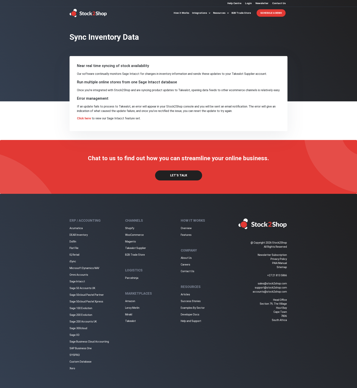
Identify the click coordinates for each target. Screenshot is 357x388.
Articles (185, 294)
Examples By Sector (193, 307)
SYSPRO (75, 354)
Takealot (130, 320)
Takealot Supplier (135, 248)
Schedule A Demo (271, 13)
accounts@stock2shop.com (270, 291)
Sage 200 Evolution (81, 314)
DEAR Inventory (79, 234)
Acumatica (76, 228)
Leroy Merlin (132, 307)
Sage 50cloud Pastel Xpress (86, 301)
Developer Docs (190, 314)
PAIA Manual (279, 263)
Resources (219, 13)
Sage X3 (74, 334)
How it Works (181, 13)
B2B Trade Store (241, 13)
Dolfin (73, 241)
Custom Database (80, 361)
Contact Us (279, 3)
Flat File (74, 248)
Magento (130, 241)
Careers (185, 264)
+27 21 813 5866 (277, 275)
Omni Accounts (79, 274)
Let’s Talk (178, 175)
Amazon (130, 301)
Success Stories (191, 301)
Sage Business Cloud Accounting (89, 341)
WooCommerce (134, 234)
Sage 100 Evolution (81, 308)
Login (248, 3)
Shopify (129, 228)
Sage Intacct (77, 281)
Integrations (200, 13)
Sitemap (282, 267)
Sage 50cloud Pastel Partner (87, 294)
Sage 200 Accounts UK (83, 321)
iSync (73, 261)
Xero (72, 368)
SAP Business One (81, 348)
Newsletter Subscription (272, 254)
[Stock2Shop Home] (88, 13)
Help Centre (234, 3)
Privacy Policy (279, 258)
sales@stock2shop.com (272, 283)
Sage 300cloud (78, 328)
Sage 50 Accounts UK (82, 288)
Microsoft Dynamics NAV (84, 268)
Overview (186, 228)
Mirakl (128, 314)
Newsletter (261, 3)
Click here (84, 118)
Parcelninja (131, 277)
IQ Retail (74, 254)
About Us (186, 257)
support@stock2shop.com (271, 287)
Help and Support (191, 320)
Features (186, 234)
